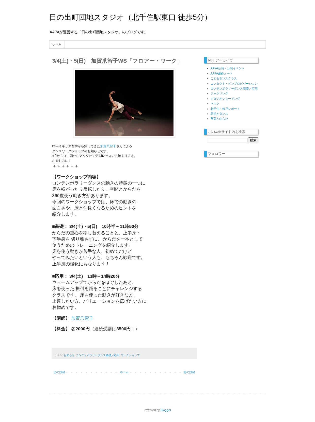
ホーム (56, 44)
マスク (214, 103)
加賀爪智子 (108, 146)
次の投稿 (59, 372)
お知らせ (69, 355)
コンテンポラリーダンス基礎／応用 (97, 355)
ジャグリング (219, 93)
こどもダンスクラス (223, 78)
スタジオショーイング (225, 98)
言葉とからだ (219, 118)
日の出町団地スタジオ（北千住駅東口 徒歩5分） (130, 17)
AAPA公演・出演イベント (227, 68)
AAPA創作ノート (221, 73)
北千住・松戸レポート (225, 108)
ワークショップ (130, 355)
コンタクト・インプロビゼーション (234, 83)
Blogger (165, 410)
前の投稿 (189, 372)
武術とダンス (219, 113)
